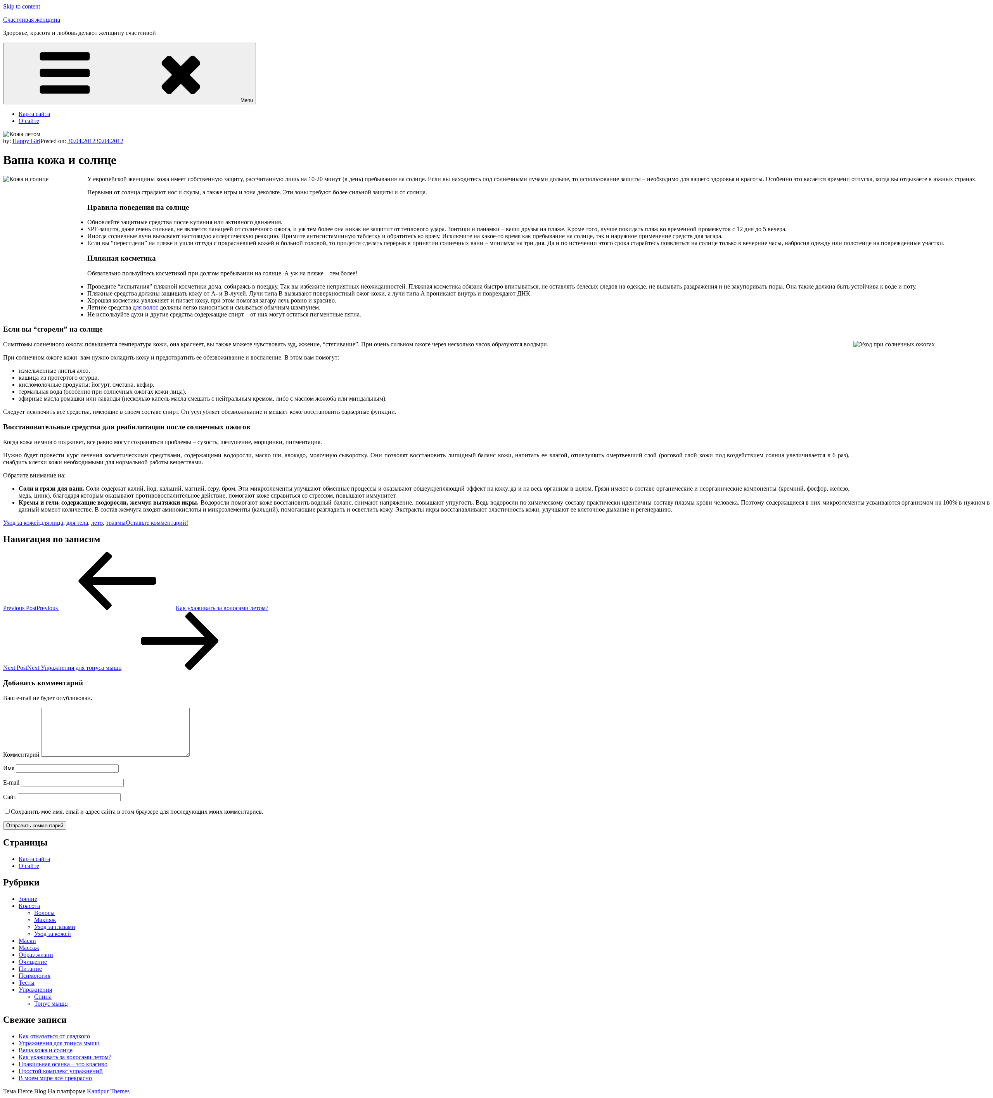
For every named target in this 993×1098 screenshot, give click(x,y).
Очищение (33, 961)
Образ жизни (36, 954)
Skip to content (21, 6)
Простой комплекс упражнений (61, 1071)
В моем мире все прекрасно (55, 1078)
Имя (8, 768)
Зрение (28, 899)
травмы (116, 522)
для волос (145, 307)
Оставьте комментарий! (157, 522)
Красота (29, 906)
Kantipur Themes (108, 1091)
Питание (30, 968)
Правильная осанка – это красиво (63, 1064)
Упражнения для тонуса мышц (59, 1043)
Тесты (27, 982)
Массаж (29, 947)
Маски (27, 940)
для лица (51, 522)
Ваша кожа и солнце (46, 1050)
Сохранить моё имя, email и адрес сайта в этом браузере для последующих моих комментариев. (137, 811)
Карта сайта (34, 114)
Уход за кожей (21, 522)
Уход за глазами (54, 926)
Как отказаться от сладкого (54, 1036)
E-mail (11, 782)
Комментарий (21, 754)
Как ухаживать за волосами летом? (65, 1057)
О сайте (29, 121)
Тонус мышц (51, 1003)
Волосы (44, 913)
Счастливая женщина (31, 19)
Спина (43, 996)
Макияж (45, 919)
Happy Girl (26, 141)
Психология (34, 975)
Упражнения (35, 989)
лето (97, 522)
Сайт (9, 797)
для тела (77, 522)
